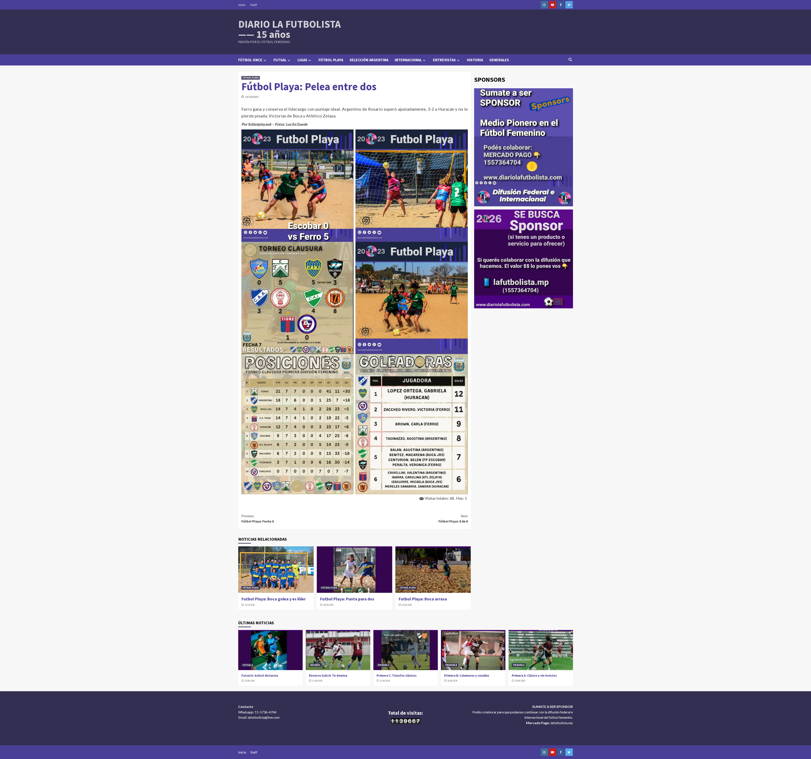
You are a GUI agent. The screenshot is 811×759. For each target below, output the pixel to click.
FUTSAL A (248, 665)
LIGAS (302, 59)
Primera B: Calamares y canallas (466, 675)
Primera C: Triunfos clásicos (396, 675)
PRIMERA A (518, 665)
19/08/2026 (520, 680)
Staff (253, 5)
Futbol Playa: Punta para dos (347, 598)
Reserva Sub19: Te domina (328, 675)
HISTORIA (475, 59)
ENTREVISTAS (444, 59)
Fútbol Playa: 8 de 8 (453, 519)
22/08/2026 (250, 680)
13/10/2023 (252, 96)
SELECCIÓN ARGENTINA (369, 59)
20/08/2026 (452, 680)
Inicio (241, 5)
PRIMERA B (451, 665)
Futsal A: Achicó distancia (259, 675)
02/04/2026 (407, 604)
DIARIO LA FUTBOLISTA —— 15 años (289, 29)
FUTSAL (280, 59)
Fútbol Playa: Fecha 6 (257, 519)
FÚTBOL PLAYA (330, 59)
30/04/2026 (328, 604)
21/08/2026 (317, 680)
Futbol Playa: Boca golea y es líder (273, 598)
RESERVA (315, 665)
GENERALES (499, 59)
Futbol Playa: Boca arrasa (423, 598)
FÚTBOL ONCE (250, 59)
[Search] (570, 60)
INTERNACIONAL (408, 59)
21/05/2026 (250, 604)
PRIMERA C (383, 665)
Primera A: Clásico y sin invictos (534, 675)
